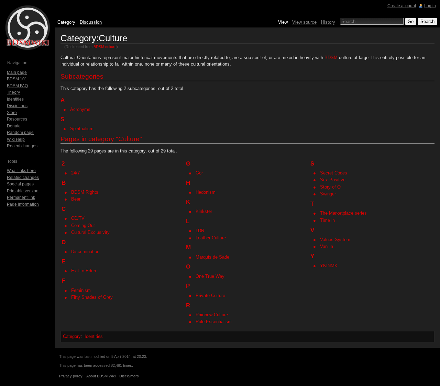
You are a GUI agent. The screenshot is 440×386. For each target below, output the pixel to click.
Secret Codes (333, 172)
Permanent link (21, 197)
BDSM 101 (17, 79)
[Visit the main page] (27, 27)
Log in (430, 5)
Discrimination (85, 251)
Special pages (20, 184)
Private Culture (210, 295)
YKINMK (329, 265)
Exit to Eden (83, 270)
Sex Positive (332, 179)
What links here (21, 170)
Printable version (22, 191)
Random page (20, 132)
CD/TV (78, 218)
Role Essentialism (214, 321)
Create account (401, 5)
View (283, 22)
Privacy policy (70, 376)
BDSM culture (105, 47)
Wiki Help (16, 139)
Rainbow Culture (212, 314)
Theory (13, 92)
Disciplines (17, 105)
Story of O (330, 187)
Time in (327, 220)
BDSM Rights (84, 192)
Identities (94, 336)
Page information (23, 204)
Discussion (91, 22)
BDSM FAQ (17, 85)
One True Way (210, 276)
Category (72, 336)
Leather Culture (211, 237)
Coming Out (83, 225)
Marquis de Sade (212, 257)
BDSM (331, 57)
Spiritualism (82, 128)
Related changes (23, 177)
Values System (335, 239)
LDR (200, 230)
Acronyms (80, 109)
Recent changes (22, 146)
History (328, 22)
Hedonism (206, 192)
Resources (17, 119)
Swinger (328, 193)
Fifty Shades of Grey (92, 297)
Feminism (81, 290)
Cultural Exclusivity (90, 232)
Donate (14, 126)
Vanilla (326, 246)
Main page (17, 72)
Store (12, 112)
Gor (199, 172)
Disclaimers (129, 376)
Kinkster (204, 211)
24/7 (75, 172)
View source (304, 22)
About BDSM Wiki (101, 376)
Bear (75, 199)
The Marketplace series (343, 213)
